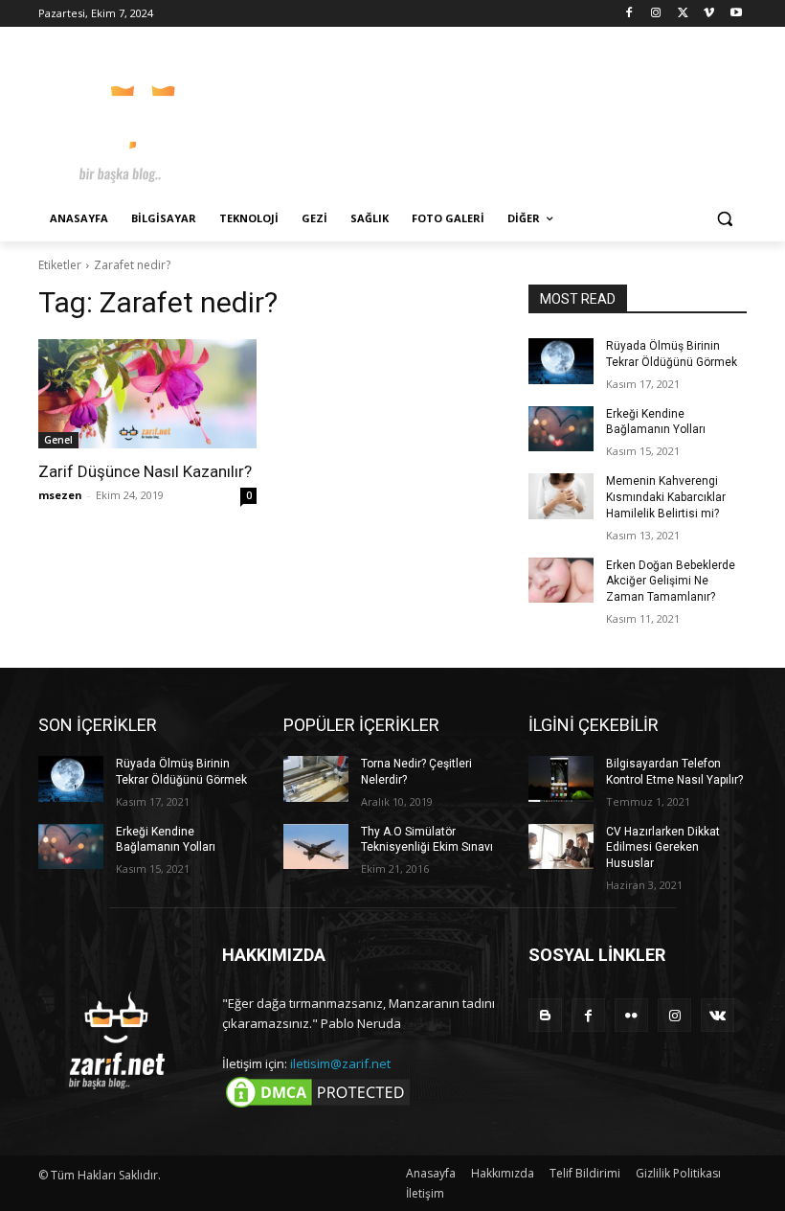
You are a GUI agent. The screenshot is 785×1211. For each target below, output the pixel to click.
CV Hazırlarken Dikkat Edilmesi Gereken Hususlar (663, 848)
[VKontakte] (717, 1015)
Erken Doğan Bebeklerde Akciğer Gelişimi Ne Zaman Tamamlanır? (670, 582)
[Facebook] (629, 14)
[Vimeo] (709, 14)
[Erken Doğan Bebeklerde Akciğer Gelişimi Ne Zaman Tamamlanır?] (561, 581)
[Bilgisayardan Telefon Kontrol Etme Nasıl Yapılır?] (561, 779)
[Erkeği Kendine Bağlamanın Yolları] (561, 429)
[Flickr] (631, 1015)
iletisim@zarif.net (340, 1063)
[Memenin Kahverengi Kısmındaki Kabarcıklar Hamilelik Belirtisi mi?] (561, 496)
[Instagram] (656, 14)
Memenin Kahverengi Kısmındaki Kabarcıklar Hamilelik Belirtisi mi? (666, 497)
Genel (58, 439)
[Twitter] (683, 14)
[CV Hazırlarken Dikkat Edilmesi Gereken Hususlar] (561, 847)
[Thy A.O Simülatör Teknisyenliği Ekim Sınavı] (315, 847)
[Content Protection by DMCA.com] (318, 1106)
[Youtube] (736, 14)
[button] (724, 218)
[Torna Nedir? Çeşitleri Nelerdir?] (315, 779)
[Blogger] (545, 1015)
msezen (60, 495)
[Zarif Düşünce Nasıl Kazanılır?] (147, 393)
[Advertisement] (523, 115)
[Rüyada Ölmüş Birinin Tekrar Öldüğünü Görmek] (561, 361)
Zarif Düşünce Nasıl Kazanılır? (145, 471)
